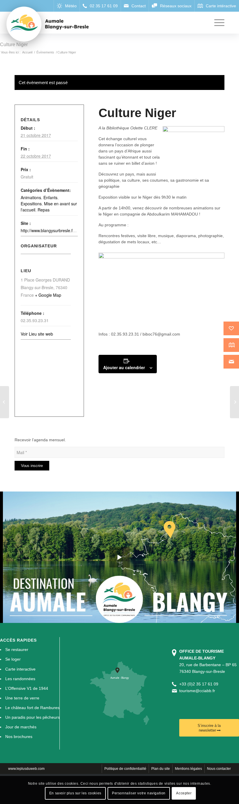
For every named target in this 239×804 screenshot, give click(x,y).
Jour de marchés (20, 727)
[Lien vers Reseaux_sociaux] (171, 6)
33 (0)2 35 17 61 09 (200, 684)
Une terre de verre (22, 698)
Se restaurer (16, 649)
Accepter (183, 793)
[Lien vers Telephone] (100, 6)
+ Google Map (48, 295)
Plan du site (160, 769)
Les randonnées (20, 678)
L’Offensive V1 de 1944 (26, 688)
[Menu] (216, 23)
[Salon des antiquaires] (234, 402)
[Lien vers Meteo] (67, 6)
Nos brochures (18, 736)
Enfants (50, 197)
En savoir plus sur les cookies (75, 793)
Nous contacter (219, 769)
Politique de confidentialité (125, 769)
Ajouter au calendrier (124, 367)
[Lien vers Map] (216, 6)
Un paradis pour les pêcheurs (32, 717)
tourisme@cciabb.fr (197, 690)
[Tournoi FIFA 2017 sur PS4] (4, 402)
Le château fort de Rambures (32, 707)
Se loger (13, 659)
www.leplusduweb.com (26, 769)
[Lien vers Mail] (135, 6)
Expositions (31, 203)
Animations (31, 197)
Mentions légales (188, 769)
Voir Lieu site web (37, 334)
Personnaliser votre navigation (139, 793)
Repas (44, 210)
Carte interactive (20, 669)
